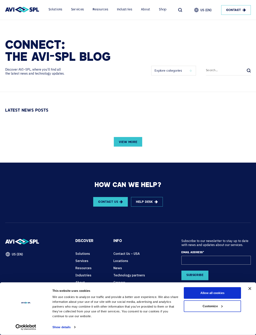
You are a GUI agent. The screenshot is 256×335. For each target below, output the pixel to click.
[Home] (22, 10)
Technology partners (129, 275)
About (145, 9)
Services (77, 9)
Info (117, 241)
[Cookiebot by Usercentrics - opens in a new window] (25, 327)
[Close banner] (249, 288)
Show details (61, 327)
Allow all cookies (212, 293)
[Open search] (180, 10)
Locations (120, 261)
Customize (210, 306)
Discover (84, 241)
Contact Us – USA (126, 254)
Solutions (55, 9)
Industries (124, 9)
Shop (162, 9)
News (117, 268)
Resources (100, 9)
